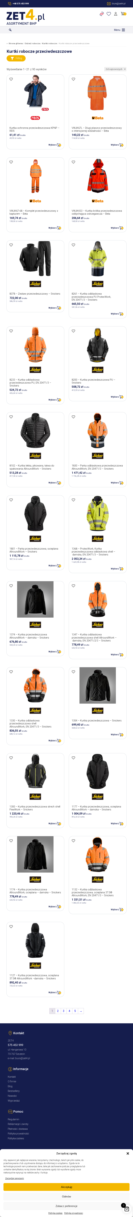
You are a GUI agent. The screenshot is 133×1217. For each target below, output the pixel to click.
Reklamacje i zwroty (18, 1124)
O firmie (12, 1081)
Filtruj (19, 58)
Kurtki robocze (49, 43)
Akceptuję (66, 1186)
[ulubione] (109, 14)
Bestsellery (14, 1091)
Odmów (66, 1196)
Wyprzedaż (14, 1100)
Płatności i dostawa (18, 1129)
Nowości (12, 1095)
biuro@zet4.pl (22, 1058)
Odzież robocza (32, 43)
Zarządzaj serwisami (14, 1178)
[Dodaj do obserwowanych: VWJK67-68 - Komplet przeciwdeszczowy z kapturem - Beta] (11, 162)
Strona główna (15, 43)
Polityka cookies (55, 1213)
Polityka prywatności (73, 1213)
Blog (10, 1086)
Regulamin (13, 1119)
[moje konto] (116, 14)
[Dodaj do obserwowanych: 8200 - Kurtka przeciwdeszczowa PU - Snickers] (73, 331)
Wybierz (52, 144)
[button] (128, 1153)
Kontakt (12, 1076)
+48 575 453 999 (21, 3)
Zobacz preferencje (66, 1206)
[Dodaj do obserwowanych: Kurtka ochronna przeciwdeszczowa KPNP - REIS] (11, 79)
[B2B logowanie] (102, 14)
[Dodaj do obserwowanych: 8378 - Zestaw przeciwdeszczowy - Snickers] (11, 245)
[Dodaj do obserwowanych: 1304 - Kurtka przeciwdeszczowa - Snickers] (73, 672)
